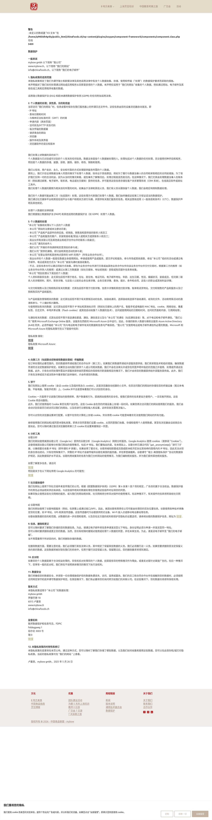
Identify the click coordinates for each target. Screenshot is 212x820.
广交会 (167, 6)
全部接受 (200, 814)
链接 (30, 340)
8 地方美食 (106, 6)
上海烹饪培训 (127, 6)
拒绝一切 (183, 814)
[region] (106, 810)
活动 (178, 6)
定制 (167, 814)
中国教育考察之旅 (148, 6)
